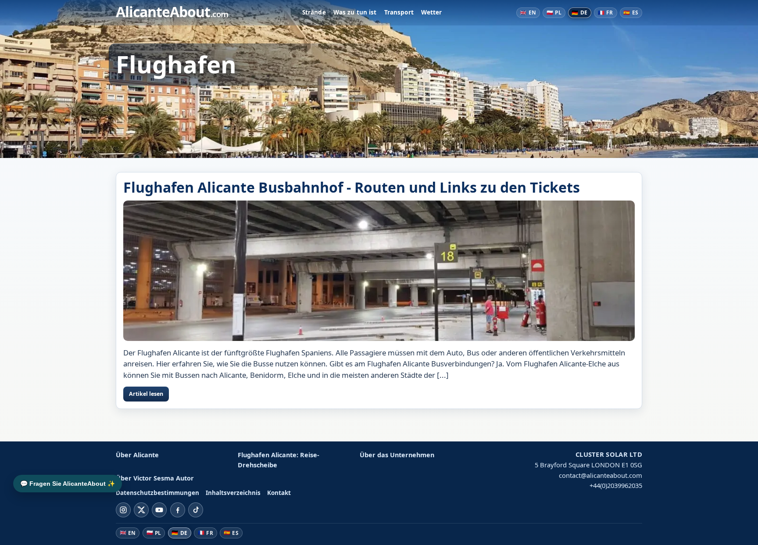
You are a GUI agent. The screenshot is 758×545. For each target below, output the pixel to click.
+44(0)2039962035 (616, 485)
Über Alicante (137, 455)
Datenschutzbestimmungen (157, 493)
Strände (314, 12)
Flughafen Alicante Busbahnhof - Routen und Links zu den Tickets (351, 187)
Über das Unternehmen (397, 455)
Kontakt (279, 493)
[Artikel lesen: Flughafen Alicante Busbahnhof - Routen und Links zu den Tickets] (379, 271)
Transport (399, 12)
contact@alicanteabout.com (600, 475)
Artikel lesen (146, 394)
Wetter (431, 12)
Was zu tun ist (355, 12)
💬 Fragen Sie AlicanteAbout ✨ (67, 483)
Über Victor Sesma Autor (155, 478)
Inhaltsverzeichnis (233, 493)
